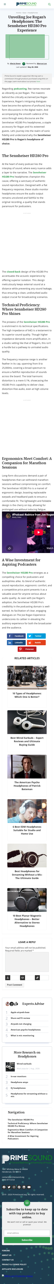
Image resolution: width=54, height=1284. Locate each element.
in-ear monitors (18, 1076)
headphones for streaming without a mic (29, 1095)
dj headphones (18, 1088)
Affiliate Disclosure (12, 1269)
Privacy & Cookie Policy (14, 1264)
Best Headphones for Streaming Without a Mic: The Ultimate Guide (27, 875)
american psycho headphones (25, 1029)
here (38, 81)
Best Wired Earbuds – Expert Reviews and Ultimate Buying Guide (27, 741)
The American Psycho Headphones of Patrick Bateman (27, 786)
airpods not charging (21, 1024)
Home (18, 12)
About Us (6, 1255)
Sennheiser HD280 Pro (37, 321)
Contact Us (8, 1260)
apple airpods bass (20, 1012)
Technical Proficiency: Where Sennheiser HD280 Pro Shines (28, 1124)
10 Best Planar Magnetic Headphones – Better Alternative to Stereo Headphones (27, 921)
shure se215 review (20, 1018)
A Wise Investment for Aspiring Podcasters (23, 1137)
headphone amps (19, 1082)
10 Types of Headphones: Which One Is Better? (27, 695)
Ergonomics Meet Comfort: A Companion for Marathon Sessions (28, 1131)
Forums (6, 1250)
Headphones (33, 12)
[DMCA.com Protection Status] (17, 1276)
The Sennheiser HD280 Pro (21, 1119)
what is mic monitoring (22, 1035)
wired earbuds (24, 1063)
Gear (24, 12)
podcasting (20, 88)
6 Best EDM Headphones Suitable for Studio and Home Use (27, 830)
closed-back (13, 271)
